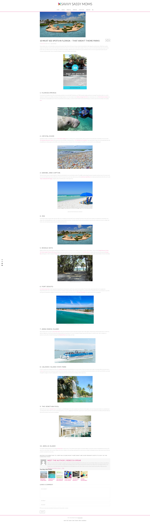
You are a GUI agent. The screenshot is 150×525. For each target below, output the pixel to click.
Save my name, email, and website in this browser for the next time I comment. (54, 508)
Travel (44, 43)
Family (42, 43)
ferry (42, 371)
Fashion (70, 520)
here (41, 100)
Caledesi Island (62, 369)
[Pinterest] (2, 265)
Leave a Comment (53, 43)
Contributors (84, 520)
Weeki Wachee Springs (103, 96)
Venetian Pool (52, 408)
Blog (63, 468)
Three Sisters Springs (61, 138)
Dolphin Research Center (103, 250)
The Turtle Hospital (43, 252)
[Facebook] (72, 522)
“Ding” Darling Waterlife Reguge (46, 178)
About (80, 520)
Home (65, 520)
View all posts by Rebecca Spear (55, 468)
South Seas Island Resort (86, 176)
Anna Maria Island (56, 331)
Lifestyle (76, 520)
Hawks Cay (56, 253)
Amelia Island (59, 448)
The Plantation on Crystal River (81, 140)
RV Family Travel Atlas (80, 292)
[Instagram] (2, 260)
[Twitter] (2, 263)
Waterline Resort (62, 334)
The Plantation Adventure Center (46, 140)
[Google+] (77, 522)
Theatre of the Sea (51, 252)
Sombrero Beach (86, 252)
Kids (67, 520)
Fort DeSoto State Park (44, 289)
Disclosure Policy (80, 517)
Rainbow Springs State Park (82, 96)
